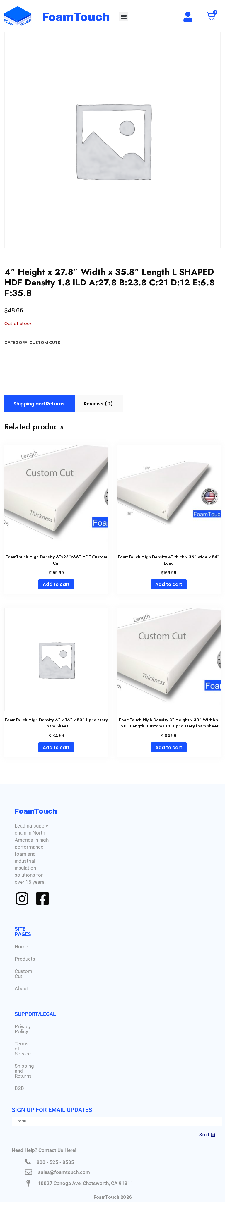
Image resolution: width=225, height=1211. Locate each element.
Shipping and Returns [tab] (38, 403)
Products (25, 959)
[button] (123, 16)
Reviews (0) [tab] (98, 403)
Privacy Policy (23, 1028)
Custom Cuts (44, 342)
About (21, 988)
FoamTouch (76, 17)
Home (21, 946)
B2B (19, 1088)
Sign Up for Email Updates (52, 1109)
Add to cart (56, 584)
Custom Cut (23, 973)
